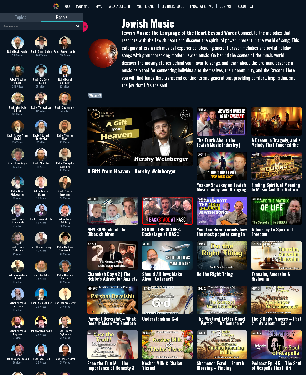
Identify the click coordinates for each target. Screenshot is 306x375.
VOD (67, 6)
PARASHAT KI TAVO (202, 6)
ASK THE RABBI (146, 6)
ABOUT (242, 6)
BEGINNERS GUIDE (173, 6)
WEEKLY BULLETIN (119, 6)
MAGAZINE (82, 6)
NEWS (98, 6)
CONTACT (225, 6)
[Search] (78, 26)
